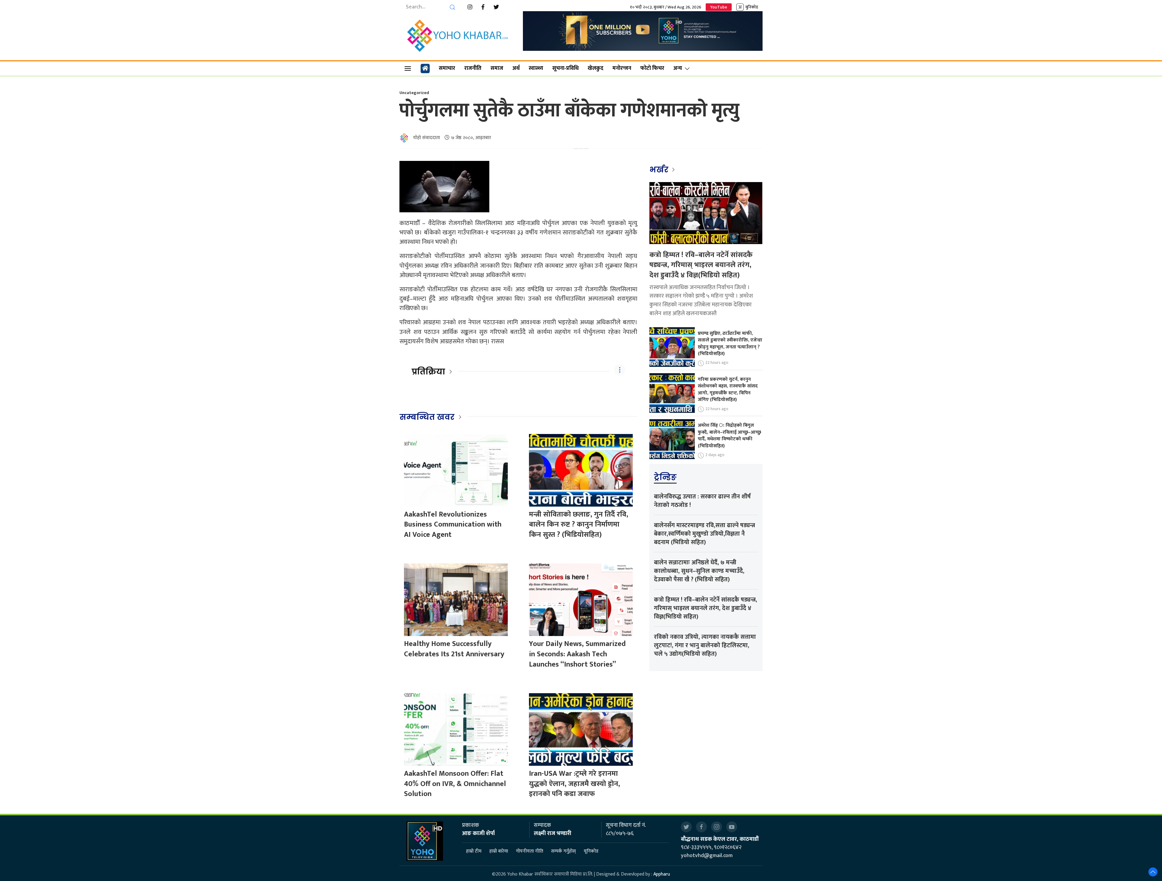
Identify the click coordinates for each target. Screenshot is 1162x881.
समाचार (447, 68)
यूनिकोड (591, 851)
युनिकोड (751, 7)
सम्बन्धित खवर (427, 417)
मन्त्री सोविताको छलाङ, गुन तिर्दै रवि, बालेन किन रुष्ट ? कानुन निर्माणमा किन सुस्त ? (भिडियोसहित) (578, 524)
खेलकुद (595, 68)
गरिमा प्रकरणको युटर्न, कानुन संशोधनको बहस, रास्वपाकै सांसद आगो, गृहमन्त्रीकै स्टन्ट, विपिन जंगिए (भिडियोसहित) (728, 389)
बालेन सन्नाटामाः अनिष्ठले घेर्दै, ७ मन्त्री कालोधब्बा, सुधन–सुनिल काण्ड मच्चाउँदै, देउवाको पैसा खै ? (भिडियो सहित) (699, 571)
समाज (497, 68)
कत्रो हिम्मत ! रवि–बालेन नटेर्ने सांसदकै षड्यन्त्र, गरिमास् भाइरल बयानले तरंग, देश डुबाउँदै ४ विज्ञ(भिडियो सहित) (701, 265)
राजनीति (472, 68)
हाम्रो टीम (473, 851)
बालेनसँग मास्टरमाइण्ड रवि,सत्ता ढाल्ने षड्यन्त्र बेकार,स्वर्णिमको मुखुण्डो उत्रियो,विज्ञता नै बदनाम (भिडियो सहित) (704, 533)
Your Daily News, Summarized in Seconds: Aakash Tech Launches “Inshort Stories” (577, 654)
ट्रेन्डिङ (665, 477)
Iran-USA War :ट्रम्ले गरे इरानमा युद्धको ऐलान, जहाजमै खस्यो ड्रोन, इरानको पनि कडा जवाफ (574, 784)
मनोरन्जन (621, 68)
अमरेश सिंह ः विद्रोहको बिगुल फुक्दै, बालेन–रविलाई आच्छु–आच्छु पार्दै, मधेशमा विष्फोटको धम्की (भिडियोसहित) (729, 435)
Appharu (661, 874)
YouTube (718, 7)
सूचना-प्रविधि (565, 68)
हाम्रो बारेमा (498, 851)
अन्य (677, 68)
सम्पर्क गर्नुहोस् (563, 851)
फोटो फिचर (652, 68)
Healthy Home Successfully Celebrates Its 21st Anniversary (454, 649)
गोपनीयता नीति (529, 851)
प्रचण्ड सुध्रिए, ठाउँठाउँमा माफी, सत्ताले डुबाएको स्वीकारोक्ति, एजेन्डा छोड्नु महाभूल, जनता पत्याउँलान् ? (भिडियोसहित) (730, 343)
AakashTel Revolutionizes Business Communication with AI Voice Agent (452, 524)
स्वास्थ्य (536, 68)
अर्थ (516, 68)
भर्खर (659, 169)
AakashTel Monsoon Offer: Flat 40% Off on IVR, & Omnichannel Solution (455, 784)
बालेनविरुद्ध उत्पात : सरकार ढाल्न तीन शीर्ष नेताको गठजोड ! (702, 500)
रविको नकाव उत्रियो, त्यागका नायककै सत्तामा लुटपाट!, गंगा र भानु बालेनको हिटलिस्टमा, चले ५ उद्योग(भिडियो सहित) (705, 645)
